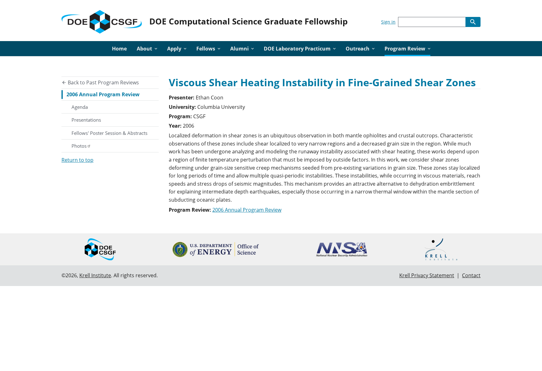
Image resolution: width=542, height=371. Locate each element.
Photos (79, 146)
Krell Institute (95, 275)
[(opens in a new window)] (216, 249)
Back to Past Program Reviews (102, 82)
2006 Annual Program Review (103, 94)
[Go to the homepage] (101, 20)
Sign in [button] (388, 22)
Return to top (77, 159)
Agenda (80, 107)
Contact (471, 275)
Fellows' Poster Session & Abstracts (109, 133)
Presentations (86, 120)
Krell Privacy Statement (426, 275)
